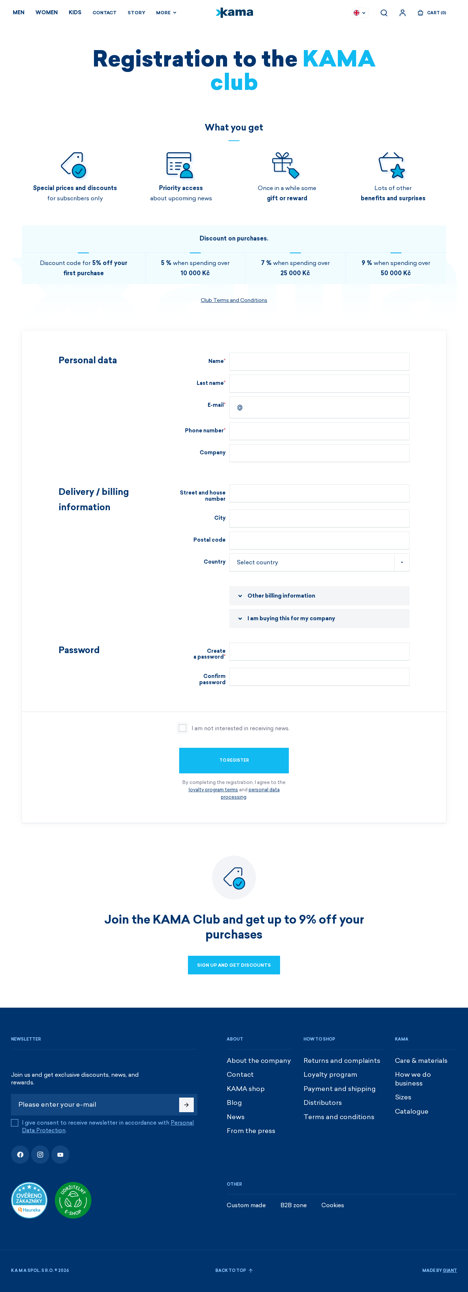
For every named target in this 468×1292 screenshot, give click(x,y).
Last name (210, 383)
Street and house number (203, 496)
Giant (450, 1270)
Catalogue (412, 1111)
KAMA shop (246, 1089)
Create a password (209, 654)
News (236, 1117)
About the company (259, 1061)
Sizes (403, 1097)
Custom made (246, 1205)
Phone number (204, 431)
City (220, 518)
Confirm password (212, 679)
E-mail (216, 405)
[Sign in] (403, 12)
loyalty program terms (213, 789)
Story (136, 12)
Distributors (322, 1103)
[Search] (384, 12)
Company (213, 453)
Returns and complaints (341, 1061)
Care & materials (421, 1061)
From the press (251, 1131)
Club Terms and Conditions (234, 300)
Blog (234, 1103)
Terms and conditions (338, 1117)
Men (18, 13)
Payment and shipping (339, 1089)
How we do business (413, 1079)
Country (215, 562)
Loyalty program (330, 1075)
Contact (105, 12)
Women (46, 13)
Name (216, 361)
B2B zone (293, 1205)
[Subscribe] (186, 1105)
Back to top (231, 1270)
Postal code (209, 540)
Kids (75, 13)
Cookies (332, 1205)
